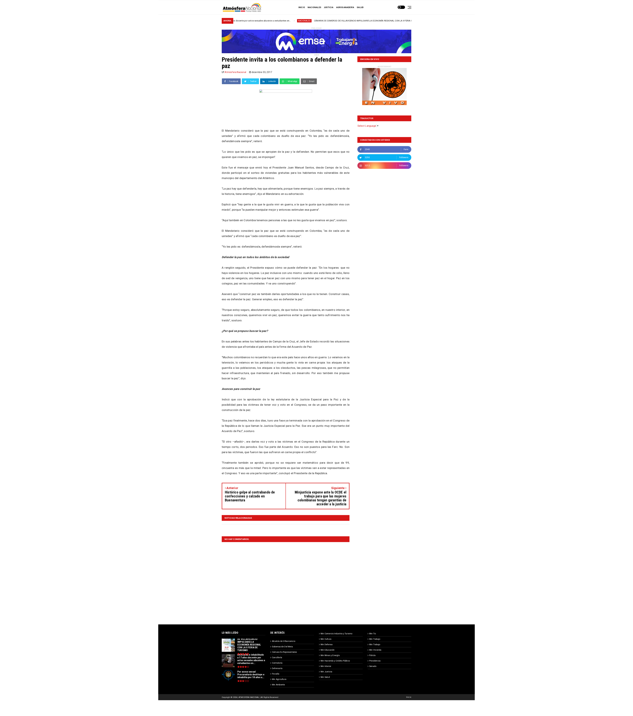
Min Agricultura (279, 679)
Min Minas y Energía (330, 655)
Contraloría (277, 663)
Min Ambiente (278, 685)
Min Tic (372, 633)
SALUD (360, 7)
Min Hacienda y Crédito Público (335, 661)
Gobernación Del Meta (282, 647)
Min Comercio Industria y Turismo (336, 633)
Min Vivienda (375, 650)
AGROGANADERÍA (345, 7)
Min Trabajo (374, 639)
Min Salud (325, 677)
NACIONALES (314, 7)
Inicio (408, 697)
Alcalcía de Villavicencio (283, 641)
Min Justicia (326, 672)
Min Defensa (326, 644)
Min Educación (328, 650)
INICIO (301, 7)
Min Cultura (326, 639)
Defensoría (277, 668)
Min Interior (326, 666)
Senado (372, 666)
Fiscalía (275, 674)
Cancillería (277, 657)
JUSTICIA (328, 7)
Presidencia (374, 661)
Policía (372, 655)
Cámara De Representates (284, 652)
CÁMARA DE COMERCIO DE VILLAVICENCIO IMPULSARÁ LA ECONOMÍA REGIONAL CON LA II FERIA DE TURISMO (315, 20)
